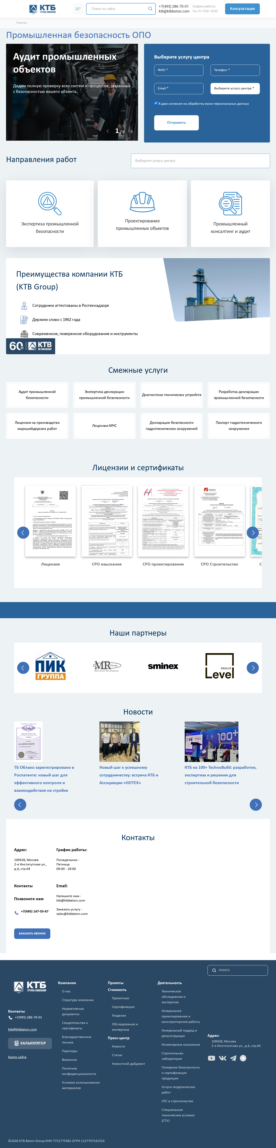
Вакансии (69, 1060)
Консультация (242, 8)
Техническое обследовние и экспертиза (173, 997)
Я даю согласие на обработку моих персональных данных (203, 104)
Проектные (120, 998)
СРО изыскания (107, 564)
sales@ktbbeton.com (72, 914)
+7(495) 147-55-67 (34, 911)
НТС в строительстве (177, 1101)
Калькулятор (33, 1043)
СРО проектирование (163, 564)
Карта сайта (17, 1057)
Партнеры (69, 1051)
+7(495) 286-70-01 (174, 6)
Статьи (117, 1055)
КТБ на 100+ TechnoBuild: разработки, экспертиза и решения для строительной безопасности (221, 775)
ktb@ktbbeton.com (174, 11)
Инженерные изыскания (181, 1045)
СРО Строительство (219, 564)
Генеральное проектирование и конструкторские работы (181, 1016)
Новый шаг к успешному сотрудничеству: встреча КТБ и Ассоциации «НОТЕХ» (128, 775)
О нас (66, 991)
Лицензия (50, 564)
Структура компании (78, 1000)
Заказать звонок (32, 933)
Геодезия (119, 1016)
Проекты (115, 983)
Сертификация (123, 1007)
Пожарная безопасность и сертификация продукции (181, 1073)
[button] (108, 131)
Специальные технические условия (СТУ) (178, 1115)
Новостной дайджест (128, 1064)
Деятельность (170, 983)
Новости (118, 1046)
